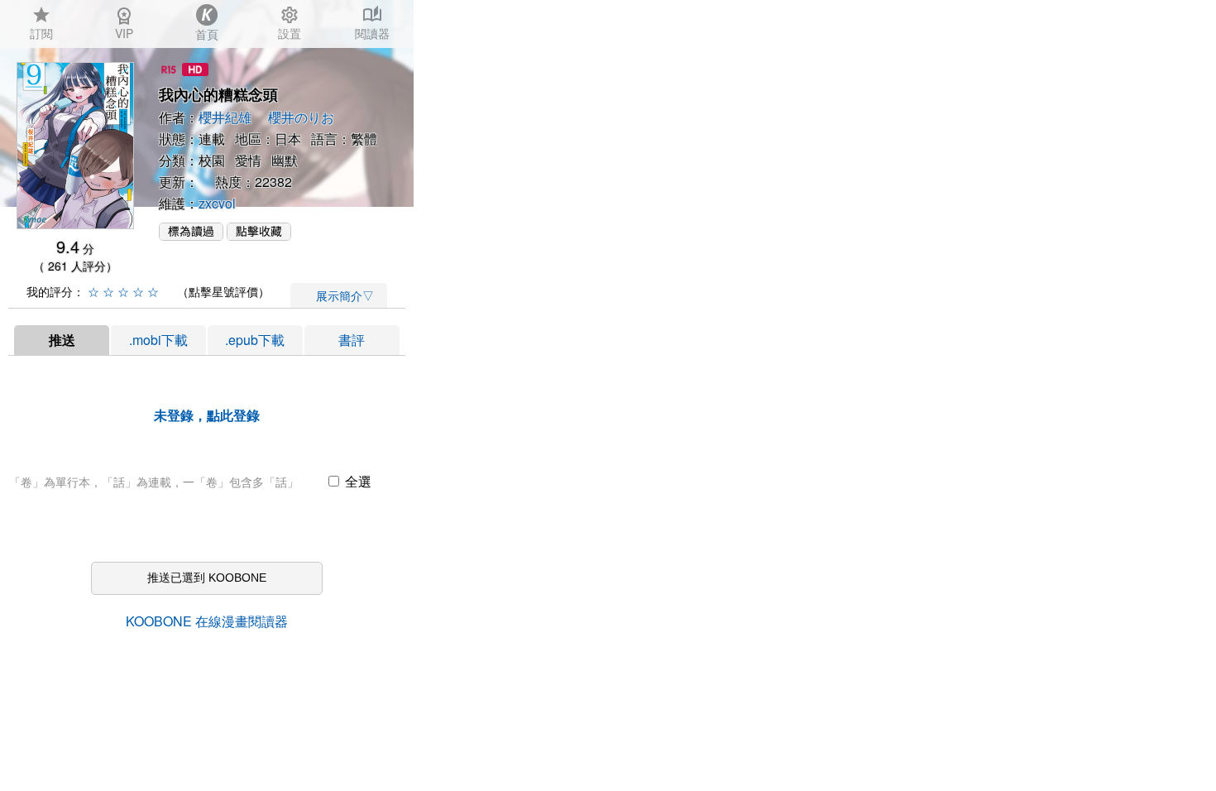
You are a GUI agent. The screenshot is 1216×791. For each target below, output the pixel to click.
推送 (62, 339)
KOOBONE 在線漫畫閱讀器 (207, 620)
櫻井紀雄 (225, 117)
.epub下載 (255, 339)
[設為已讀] (191, 235)
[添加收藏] (259, 235)
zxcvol (217, 203)
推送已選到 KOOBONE (206, 577)
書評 (351, 339)
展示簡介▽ (339, 295)
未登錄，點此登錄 (207, 414)
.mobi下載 (158, 339)
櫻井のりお (301, 117)
